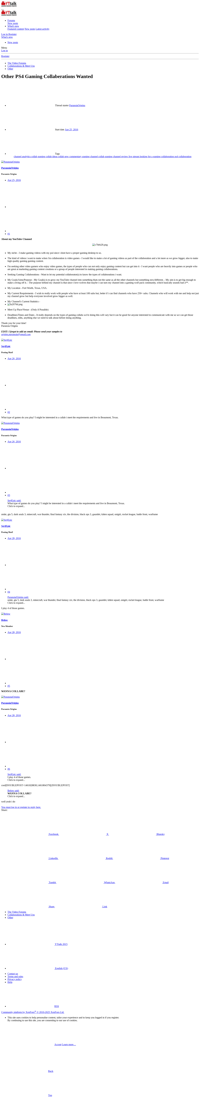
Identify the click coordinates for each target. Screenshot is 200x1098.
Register (5, 56)
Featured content (16, 29)
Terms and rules (15, 976)
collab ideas (52, 156)
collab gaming (38, 156)
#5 (9, 686)
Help (10, 982)
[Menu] (2, 9)
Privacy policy (15, 979)
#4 (9, 592)
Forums (11, 20)
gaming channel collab (93, 156)
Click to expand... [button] (16, 506)
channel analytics (22, 156)
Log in (4, 50)
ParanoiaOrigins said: (18, 597)
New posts (13, 23)
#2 (9, 412)
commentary (75, 156)
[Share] (31, 206)
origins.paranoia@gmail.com (16, 334)
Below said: (13, 790)
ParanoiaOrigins (77, 105)
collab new (63, 156)
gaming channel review (117, 156)
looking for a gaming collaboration (157, 156)
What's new (13, 26)
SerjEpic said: (14, 500)
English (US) (61, 968)
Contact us (13, 973)
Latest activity (42, 29)
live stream (134, 156)
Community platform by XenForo (32, 1012)
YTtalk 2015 (61, 944)
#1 (9, 233)
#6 (9, 769)
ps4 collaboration (183, 156)
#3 (9, 495)
